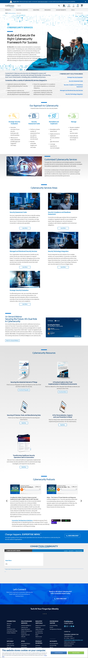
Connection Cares (11, 629)
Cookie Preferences (59, 652)
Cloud (65, 551)
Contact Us (67, 631)
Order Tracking (10, 645)
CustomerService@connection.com (73, 640)
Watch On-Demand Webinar (12, 340)
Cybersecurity (24, 627)
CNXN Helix (24, 645)
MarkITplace (24, 647)
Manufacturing (39, 633)
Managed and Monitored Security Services (71, 90)
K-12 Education (39, 631)
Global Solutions (68, 645)
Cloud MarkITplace (25, 643)
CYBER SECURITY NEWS (13, 550)
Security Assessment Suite (76, 81)
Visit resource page (42, 1)
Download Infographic (24, 389)
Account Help (53, 645)
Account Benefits (54, 643)
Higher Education (39, 629)
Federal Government (40, 625)
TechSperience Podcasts (55, 629)
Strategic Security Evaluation (75, 77)
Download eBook (62, 391)
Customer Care (10, 643)
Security (71, 551)
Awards (9, 625)
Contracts (37, 645)
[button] (59, 6)
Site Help (9, 647)
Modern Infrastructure (26, 631)
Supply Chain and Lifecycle (25, 635)
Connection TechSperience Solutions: (22, 520)
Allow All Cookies (75, 652)
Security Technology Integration (74, 94)
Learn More (24, 228)
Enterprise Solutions (69, 644)
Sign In (51, 647)
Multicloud (23, 633)
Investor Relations (11, 633)
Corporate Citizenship (12, 631)
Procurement (38, 647)
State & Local (38, 636)
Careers (8, 627)
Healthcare (78, 551)
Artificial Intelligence (26, 625)
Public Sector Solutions (69, 642)
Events (51, 627)
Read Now (24, 422)
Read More (8, 560)
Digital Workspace (25, 629)
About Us (9, 623)
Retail (36, 634)
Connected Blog (53, 625)
